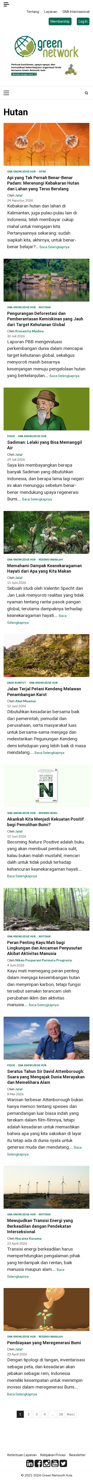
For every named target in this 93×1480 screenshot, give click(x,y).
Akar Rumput (17, 683)
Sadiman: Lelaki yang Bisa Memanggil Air (46, 409)
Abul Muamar (25, 701)
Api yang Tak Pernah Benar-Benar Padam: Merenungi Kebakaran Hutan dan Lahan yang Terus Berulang (46, 144)
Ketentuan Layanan (22, 1455)
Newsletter (77, 1455)
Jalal (18, 195)
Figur (11, 436)
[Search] (86, 92)
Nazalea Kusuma (28, 1238)
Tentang (32, 12)
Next (71, 1414)
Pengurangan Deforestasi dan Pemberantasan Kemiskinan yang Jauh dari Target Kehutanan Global (46, 280)
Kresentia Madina (29, 331)
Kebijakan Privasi (53, 1455)
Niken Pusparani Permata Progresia (43, 960)
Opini (42, 171)
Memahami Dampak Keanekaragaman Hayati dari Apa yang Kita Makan (46, 532)
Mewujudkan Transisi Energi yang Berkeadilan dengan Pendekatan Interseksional (46, 1187)
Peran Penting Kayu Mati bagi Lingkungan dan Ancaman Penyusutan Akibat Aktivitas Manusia (46, 909)
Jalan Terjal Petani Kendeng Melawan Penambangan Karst (46, 655)
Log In (83, 21)
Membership (60, 21)
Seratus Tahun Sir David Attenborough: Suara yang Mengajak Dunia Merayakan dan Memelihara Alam (46, 1038)
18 (61, 1414)
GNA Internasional (75, 12)
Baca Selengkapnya (54, 247)
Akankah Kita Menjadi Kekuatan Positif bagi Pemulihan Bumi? (46, 785)
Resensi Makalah (51, 559)
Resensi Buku (48, 813)
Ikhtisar (45, 307)
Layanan (50, 12)
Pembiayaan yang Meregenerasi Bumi (46, 1309)
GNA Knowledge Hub (21, 171)
